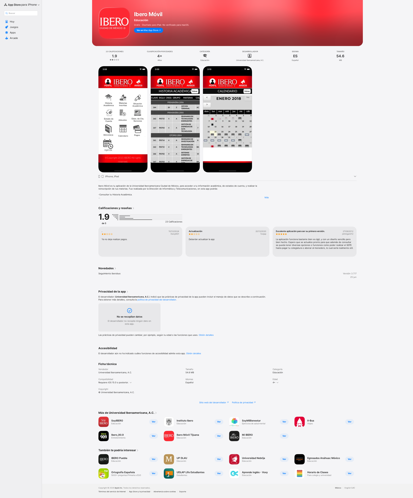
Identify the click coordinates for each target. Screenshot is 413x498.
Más (267, 197)
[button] (21, 21)
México (338, 488)
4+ (274, 382)
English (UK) (350, 488)
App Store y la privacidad (139, 492)
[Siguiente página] (360, 241)
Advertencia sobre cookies (165, 492)
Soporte (182, 492)
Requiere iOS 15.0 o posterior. (113, 382)
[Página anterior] (95, 241)
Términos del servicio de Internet (112, 492)
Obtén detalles (206, 335)
